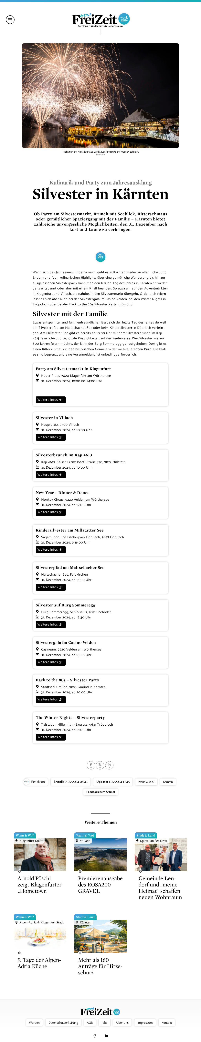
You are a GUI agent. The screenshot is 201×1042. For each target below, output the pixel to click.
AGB (90, 1022)
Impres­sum (145, 1022)
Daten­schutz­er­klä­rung (63, 1022)
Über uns (122, 1022)
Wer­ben (34, 1022)
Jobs (104, 1022)
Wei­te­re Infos (47, 400)
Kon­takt (167, 1022)
